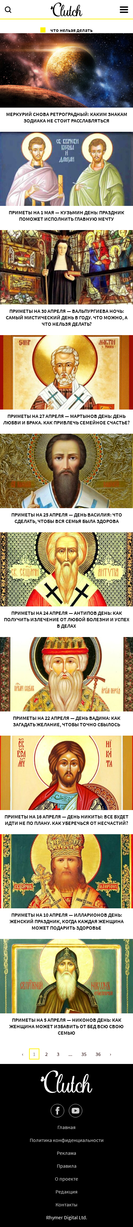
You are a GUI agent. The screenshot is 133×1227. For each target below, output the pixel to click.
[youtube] (75, 1110)
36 (98, 1054)
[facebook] (57, 1110)
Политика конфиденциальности (67, 1140)
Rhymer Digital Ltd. (66, 1217)
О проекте (66, 1178)
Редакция (66, 1191)
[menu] (124, 10)
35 (84, 1054)
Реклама (66, 1153)
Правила (67, 1166)
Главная (66, 1127)
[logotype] (66, 9)
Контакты (66, 1204)
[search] (8, 10)
